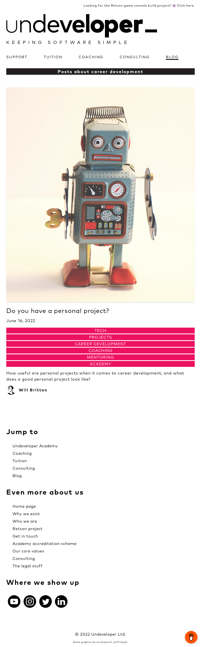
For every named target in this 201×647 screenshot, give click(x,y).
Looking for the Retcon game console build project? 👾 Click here (139, 5)
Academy (100, 363)
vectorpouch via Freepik (111, 642)
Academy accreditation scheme (45, 543)
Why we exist (26, 513)
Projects (100, 337)
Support (16, 57)
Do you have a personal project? (57, 310)
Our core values (28, 551)
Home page (24, 506)
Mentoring (100, 357)
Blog (172, 57)
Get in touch (25, 536)
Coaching (91, 57)
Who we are (25, 521)
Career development (100, 343)
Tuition (53, 57)
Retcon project (28, 528)
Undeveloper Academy (35, 445)
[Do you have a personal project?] (100, 194)
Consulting (135, 57)
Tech (100, 330)
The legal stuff (28, 565)
